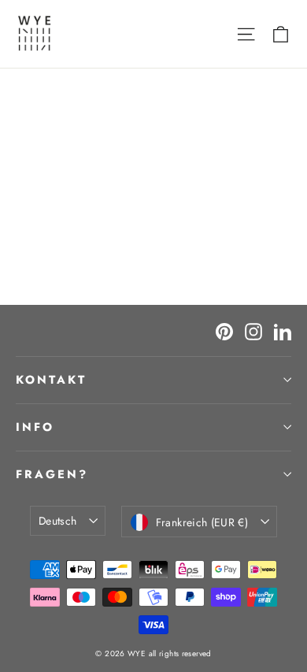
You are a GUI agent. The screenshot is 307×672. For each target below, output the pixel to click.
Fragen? (52, 474)
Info (35, 427)
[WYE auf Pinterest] (224, 330)
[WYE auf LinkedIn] (282, 330)
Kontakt (51, 379)
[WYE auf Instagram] (253, 330)
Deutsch (57, 521)
